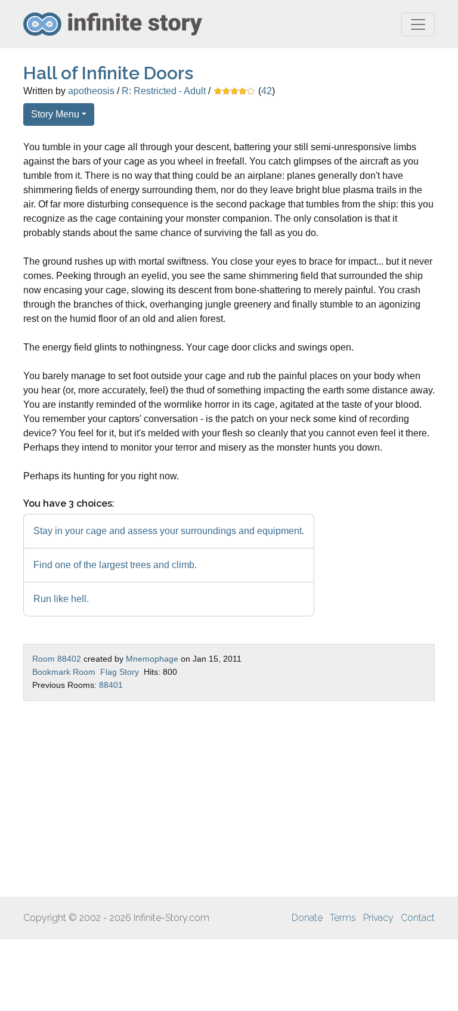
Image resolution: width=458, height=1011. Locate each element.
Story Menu (55, 114)
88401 (111, 685)
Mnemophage (152, 658)
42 (266, 91)
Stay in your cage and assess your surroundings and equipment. (168, 531)
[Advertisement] (229, 798)
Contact (418, 917)
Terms (343, 917)
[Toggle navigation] (418, 24)
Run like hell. (61, 599)
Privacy (378, 917)
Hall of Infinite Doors (108, 73)
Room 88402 (56, 658)
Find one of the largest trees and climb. (115, 565)
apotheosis (91, 91)
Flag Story (119, 672)
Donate (307, 917)
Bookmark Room (63, 672)
